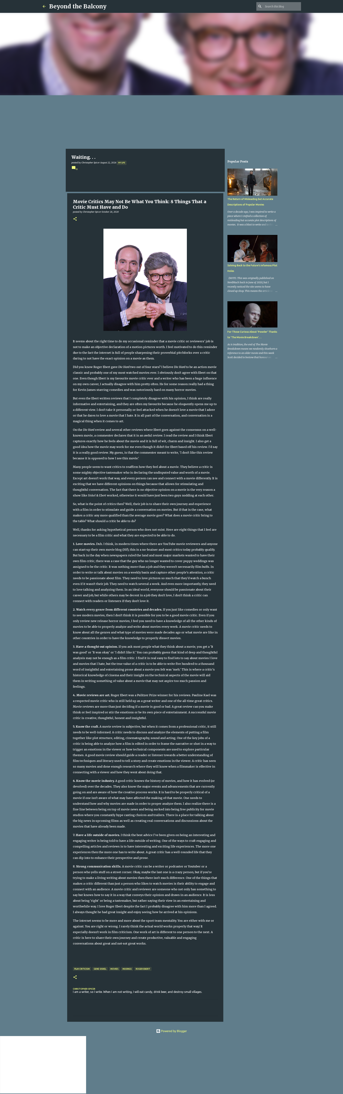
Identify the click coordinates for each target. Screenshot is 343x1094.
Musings (127, 969)
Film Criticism (82, 969)
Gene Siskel (100, 969)
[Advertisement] (171, 122)
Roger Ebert (143, 969)
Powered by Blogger (173, 1031)
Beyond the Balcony (77, 6)
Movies (114, 969)
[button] (75, 219)
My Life (121, 163)
